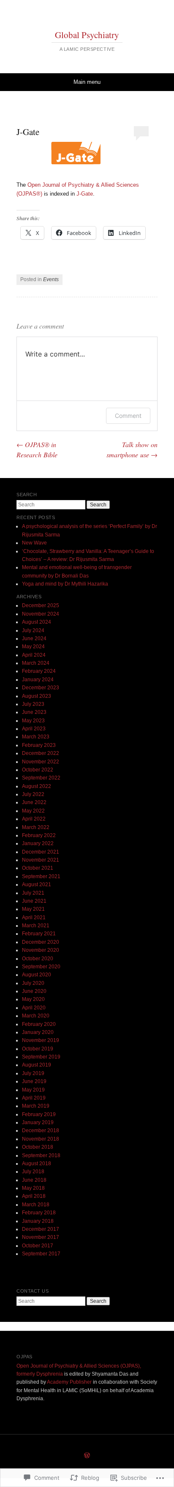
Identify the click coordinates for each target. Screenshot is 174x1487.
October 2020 (37, 959)
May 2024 (33, 647)
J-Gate (84, 194)
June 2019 (34, 1081)
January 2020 (38, 1032)
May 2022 (33, 811)
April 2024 (34, 655)
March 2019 (35, 1106)
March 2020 (35, 1016)
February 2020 (39, 1024)
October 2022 (37, 770)
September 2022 (41, 778)
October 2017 (37, 1246)
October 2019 (37, 1049)
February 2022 (39, 835)
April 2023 (34, 729)
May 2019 (33, 1090)
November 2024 (40, 614)
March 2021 (35, 926)
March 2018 (35, 1205)
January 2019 (38, 1122)
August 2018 (36, 1163)
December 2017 (40, 1229)
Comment (128, 415)
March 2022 (35, 827)
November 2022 (40, 762)
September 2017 (41, 1254)
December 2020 (40, 942)
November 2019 (40, 1040)
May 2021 (33, 909)
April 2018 (34, 1196)
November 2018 (40, 1139)
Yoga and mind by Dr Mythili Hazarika (65, 584)
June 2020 (34, 991)
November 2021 (40, 860)
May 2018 (33, 1188)
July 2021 (33, 893)
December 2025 (40, 605)
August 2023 (36, 696)
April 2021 (34, 917)
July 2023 (33, 704)
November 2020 (40, 950)
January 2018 (38, 1221)
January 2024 (38, 680)
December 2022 (40, 753)
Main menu (87, 82)
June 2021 (34, 901)
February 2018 (39, 1213)
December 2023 (40, 688)
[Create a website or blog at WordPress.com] (87, 1456)
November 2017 (40, 1237)
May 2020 (33, 999)
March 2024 (35, 663)
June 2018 (34, 1180)
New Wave (34, 543)
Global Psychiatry (87, 35)
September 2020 (41, 967)
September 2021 (41, 876)
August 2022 (36, 786)
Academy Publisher (69, 1382)
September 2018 (41, 1155)
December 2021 (40, 852)
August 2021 (36, 884)
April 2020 (34, 1008)
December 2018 (40, 1130)
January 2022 (38, 843)
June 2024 (34, 638)
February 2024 (39, 671)
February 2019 (39, 1114)
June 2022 (34, 802)
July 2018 (33, 1172)
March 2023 (35, 737)
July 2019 (33, 1073)
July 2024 (33, 630)
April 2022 (34, 819)
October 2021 (37, 868)
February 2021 (39, 934)
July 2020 (33, 983)
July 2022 (33, 794)
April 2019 (34, 1098)
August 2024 (36, 622)
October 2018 (37, 1147)
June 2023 (34, 712)
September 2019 (41, 1057)
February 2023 (39, 745)
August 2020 (36, 975)
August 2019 (36, 1065)
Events (51, 279)
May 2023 (33, 721)
